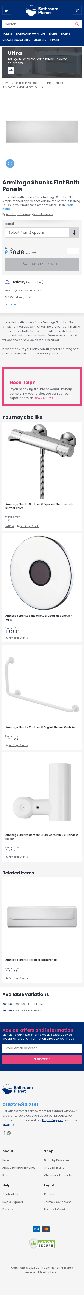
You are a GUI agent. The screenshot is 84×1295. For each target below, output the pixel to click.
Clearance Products (58, 1175)
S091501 (7, 1004)
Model (9, 224)
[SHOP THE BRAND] (11, 70)
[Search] (77, 24)
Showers (40, 40)
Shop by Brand (54, 1167)
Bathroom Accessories (28, 83)
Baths (53, 33)
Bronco (54, 1272)
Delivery (7, 1209)
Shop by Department (59, 1160)
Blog (5, 1175)
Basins (65, 33)
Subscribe (42, 1059)
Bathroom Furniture (30, 33)
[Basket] (77, 10)
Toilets (7, 33)
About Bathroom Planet (18, 1167)
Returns (49, 1194)
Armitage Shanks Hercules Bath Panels (31, 960)
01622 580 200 (44, 398)
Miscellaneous (55, 83)
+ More (54, 40)
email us (8, 1125)
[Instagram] (9, 1134)
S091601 (7, 1010)
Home (6, 83)
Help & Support (52, 1120)
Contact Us (10, 1194)
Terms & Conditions (57, 1202)
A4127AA (9, 526)
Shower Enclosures (16, 40)
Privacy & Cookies (56, 1209)
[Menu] (6, 10)
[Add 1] (77, 251)
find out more (11, 304)
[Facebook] (4, 1134)
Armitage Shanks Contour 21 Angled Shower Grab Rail (40, 727)
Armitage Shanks (18, 214)
